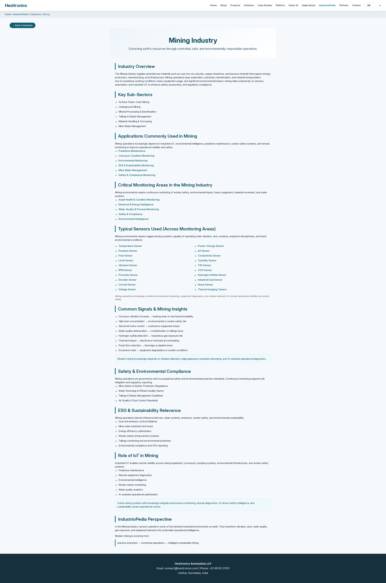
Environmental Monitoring (133, 160)
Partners (343, 5)
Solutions (249, 5)
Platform (280, 5)
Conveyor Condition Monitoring (136, 155)
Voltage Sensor (127, 289)
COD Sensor (205, 270)
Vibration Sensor (128, 265)
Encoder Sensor (128, 279)
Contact (356, 5)
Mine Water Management (133, 170)
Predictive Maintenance (132, 150)
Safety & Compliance (130, 214)
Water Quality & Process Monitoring (139, 209)
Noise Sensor (205, 284)
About (223, 5)
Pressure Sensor (128, 250)
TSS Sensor (204, 265)
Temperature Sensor (130, 245)
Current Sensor (127, 284)
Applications (308, 5)
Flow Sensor (126, 255)
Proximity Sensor (128, 274)
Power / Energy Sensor (211, 245)
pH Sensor (204, 250)
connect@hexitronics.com (181, 568)
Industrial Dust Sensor (210, 279)
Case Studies (265, 5)
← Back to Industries (23, 25)
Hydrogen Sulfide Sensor (212, 274)
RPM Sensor (125, 270)
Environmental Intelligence (134, 218)
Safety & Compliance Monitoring (137, 175)
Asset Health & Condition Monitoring (139, 199)
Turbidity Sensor (207, 260)
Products (235, 5)
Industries (35, 14)
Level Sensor (126, 260)
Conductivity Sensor (209, 255)
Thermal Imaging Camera (212, 289)
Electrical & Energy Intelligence (136, 204)
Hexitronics (16, 5)
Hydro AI (293, 5)
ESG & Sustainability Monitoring (136, 165)
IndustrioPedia (327, 5)
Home (213, 5)
